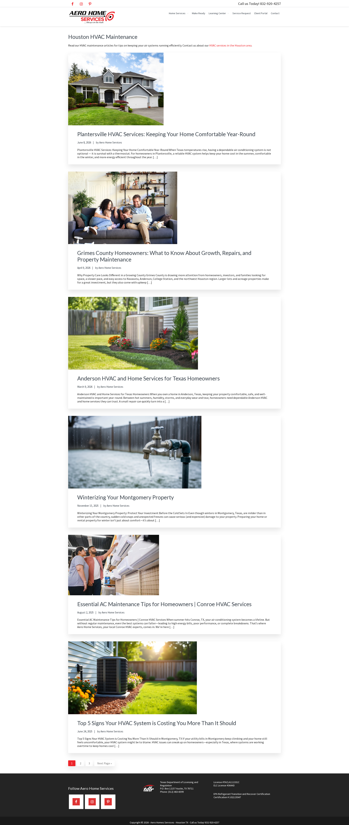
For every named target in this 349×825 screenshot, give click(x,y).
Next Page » (104, 763)
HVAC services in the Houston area (230, 45)
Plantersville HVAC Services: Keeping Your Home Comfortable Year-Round (166, 134)
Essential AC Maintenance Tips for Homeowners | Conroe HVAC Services (164, 604)
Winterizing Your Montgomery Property (125, 497)
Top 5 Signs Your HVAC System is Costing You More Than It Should (156, 723)
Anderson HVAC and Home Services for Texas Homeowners (148, 378)
